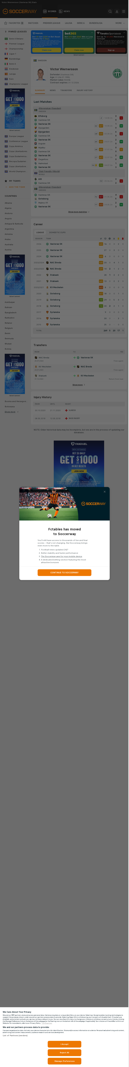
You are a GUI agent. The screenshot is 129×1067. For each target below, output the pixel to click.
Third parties (46, 1023)
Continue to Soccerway (64, 572)
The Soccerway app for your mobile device (61, 556)
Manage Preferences (64, 1061)
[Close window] (104, 491)
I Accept (64, 1044)
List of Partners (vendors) (15, 1035)
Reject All (64, 1052)
